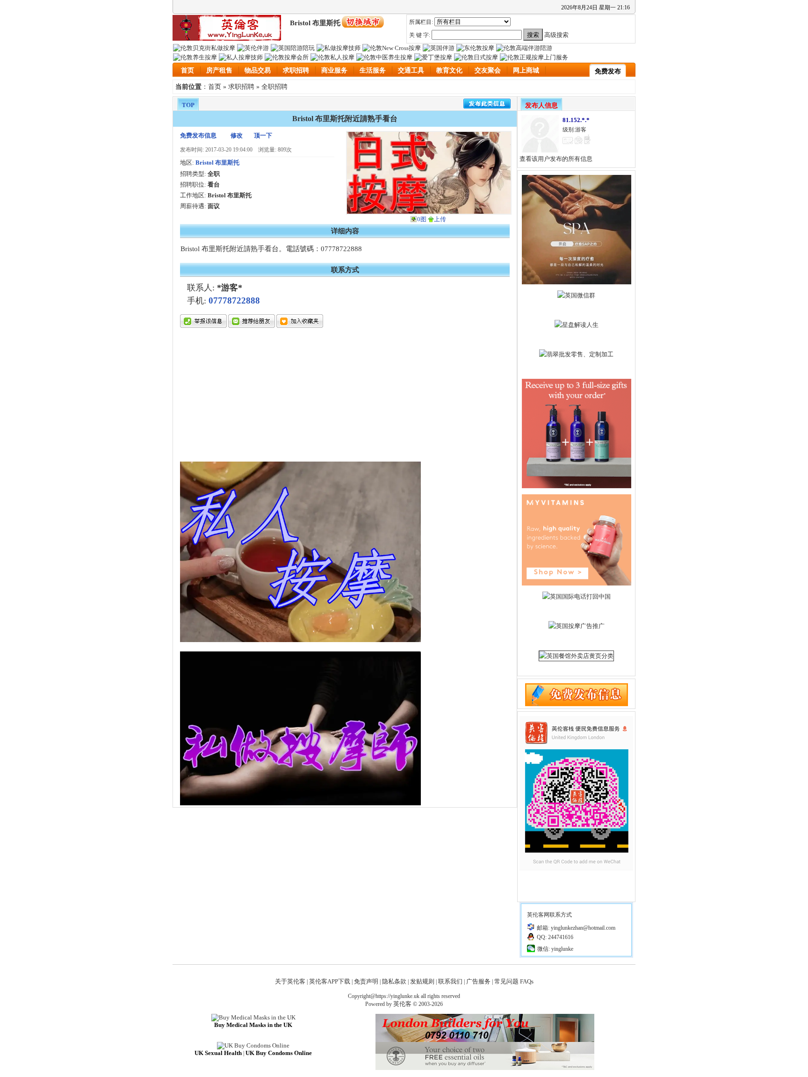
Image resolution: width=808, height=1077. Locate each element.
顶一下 (263, 135)
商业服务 (334, 70)
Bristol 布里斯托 (217, 162)
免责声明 (366, 981)
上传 (440, 219)
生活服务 (373, 70)
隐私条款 (394, 981)
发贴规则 (422, 981)
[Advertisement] (300, 396)
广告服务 (478, 981)
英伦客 (402, 1003)
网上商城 (526, 70)
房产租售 (219, 70)
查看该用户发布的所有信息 (555, 158)
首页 (187, 70)
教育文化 (449, 70)
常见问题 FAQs (514, 981)
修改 (237, 135)
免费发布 (608, 71)
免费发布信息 (198, 135)
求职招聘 (296, 70)
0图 (421, 219)
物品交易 (258, 70)
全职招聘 (274, 86)
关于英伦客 (290, 981)
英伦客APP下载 (329, 981)
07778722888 (234, 300)
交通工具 (411, 70)
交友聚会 (488, 70)
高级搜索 (556, 34)
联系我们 (450, 981)
